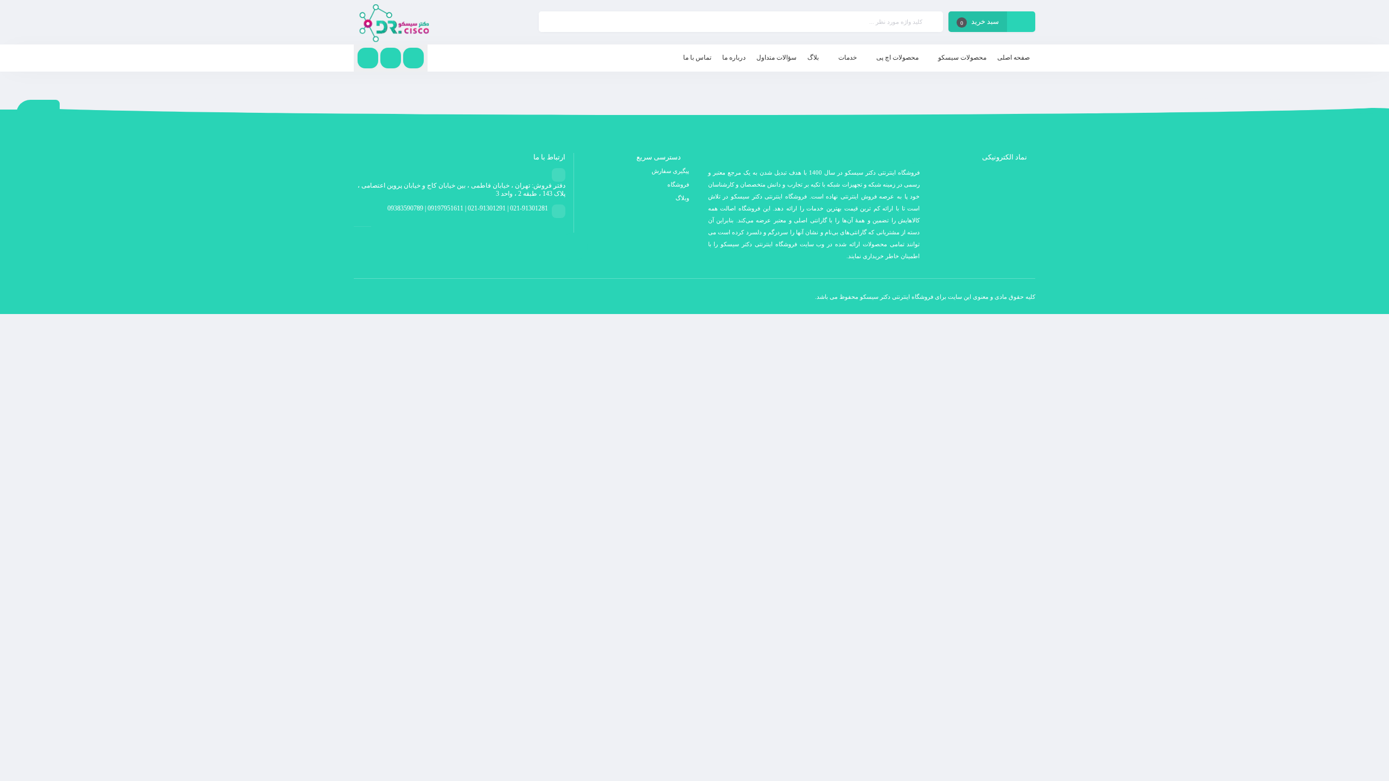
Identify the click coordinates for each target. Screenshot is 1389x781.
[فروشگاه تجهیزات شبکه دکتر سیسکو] (394, 22)
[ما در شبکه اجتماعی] (368, 58)
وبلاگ (682, 198)
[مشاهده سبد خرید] (1021, 22)
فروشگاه (678, 184)
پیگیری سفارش (670, 171)
